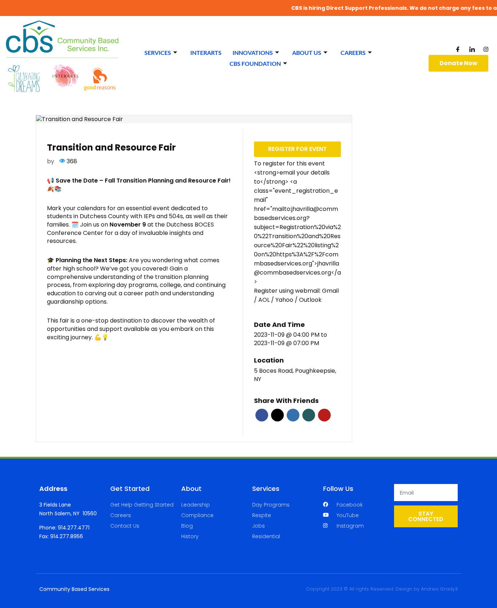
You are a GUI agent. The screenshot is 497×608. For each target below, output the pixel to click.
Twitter (277, 415)
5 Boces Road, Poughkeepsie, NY (295, 375)
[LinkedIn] (472, 48)
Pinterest (324, 415)
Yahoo (285, 300)
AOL (264, 300)
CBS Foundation (255, 63)
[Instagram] (486, 48)
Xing (308, 415)
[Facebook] (458, 48)
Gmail (330, 291)
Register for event (297, 149)
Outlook (310, 300)
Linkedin (293, 415)
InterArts (206, 52)
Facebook (261, 415)
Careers (353, 52)
